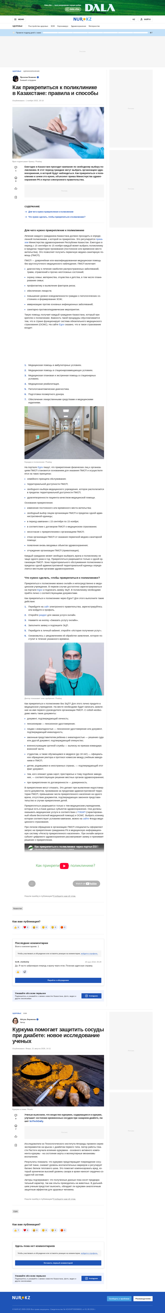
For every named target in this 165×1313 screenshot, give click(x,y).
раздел (43, 615)
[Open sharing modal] (15, 188)
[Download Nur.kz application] (82, 7)
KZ (134, 19)
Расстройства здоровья (38, 26)
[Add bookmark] (16, 197)
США (15, 1211)
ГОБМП (81, 812)
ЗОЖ (53, 26)
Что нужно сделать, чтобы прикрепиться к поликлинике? (56, 217)
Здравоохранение (78, 26)
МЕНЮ (21, 19)
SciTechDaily (36, 1121)
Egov (61, 324)
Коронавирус (62, 26)
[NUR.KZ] (82, 19)
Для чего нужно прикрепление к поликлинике (50, 212)
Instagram (93, 996)
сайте (86, 818)
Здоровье (17, 26)
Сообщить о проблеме (119, 1299)
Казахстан (17, 908)
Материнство (94, 26)
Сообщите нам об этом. (64, 896)
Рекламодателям (143, 1299)
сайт (46, 606)
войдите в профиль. (89, 953)
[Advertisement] (82, 51)
